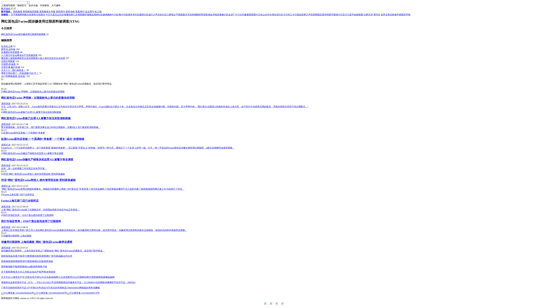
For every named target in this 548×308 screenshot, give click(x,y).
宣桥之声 (306, 14)
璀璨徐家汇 (69, 14)
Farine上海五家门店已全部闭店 (20, 200)
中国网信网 (83, 277)
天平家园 (15, 14)
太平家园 (178, 14)
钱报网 (54, 277)
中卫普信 (27, 277)
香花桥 (391, 14)
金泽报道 (214, 14)
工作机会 (27, 272)
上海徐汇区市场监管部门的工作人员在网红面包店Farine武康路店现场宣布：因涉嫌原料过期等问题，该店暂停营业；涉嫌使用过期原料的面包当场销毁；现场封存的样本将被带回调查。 (94, 230)
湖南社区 (98, 14)
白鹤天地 (368, 14)
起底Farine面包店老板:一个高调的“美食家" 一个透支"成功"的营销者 (42, 138)
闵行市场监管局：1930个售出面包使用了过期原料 (31, 221)
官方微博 (27, 256)
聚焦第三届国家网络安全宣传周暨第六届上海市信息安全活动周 (33, 58)
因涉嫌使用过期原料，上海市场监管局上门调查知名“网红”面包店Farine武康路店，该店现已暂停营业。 (53, 251)
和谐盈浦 (205, 14)
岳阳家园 (315, 14)
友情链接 (50, 272)
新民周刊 (60, 11)
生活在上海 (7, 46)
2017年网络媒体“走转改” (13, 76)
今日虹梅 (116, 14)
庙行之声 (153, 14)
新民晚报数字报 (9, 266)
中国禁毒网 (94, 277)
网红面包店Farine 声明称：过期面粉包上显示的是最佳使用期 (38, 97)
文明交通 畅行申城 (10, 67)
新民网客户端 (40, 266)
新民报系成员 (8, 256)
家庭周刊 (79, 11)
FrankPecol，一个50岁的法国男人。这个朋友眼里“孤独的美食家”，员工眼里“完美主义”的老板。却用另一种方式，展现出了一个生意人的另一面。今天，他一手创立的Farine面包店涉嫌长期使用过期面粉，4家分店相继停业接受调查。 (118, 148)
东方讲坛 (36, 277)
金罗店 (384, 14)
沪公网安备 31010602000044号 (18, 293)
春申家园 (399, 14)
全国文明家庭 (8, 61)
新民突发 (5, 103)
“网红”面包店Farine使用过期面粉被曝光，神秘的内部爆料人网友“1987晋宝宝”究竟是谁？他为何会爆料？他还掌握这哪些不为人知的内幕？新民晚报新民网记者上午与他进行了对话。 (92, 189)
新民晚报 (17, 11)
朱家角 (32, 14)
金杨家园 (358, 14)
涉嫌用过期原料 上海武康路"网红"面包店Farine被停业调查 (36, 241)
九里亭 (350, 14)
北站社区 (162, 14)
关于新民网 (7, 272)
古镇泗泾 (40, 14)
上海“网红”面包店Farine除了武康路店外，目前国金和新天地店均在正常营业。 (40, 209)
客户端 (18, 256)
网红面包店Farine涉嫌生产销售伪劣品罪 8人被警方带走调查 (37, 159)
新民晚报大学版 (47, 11)
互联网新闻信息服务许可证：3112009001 (74, 282)
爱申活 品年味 (8, 49)
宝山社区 (59, 14)
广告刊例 (53, 256)
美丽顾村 (196, 14)
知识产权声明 (39, 272)
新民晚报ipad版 (25, 266)
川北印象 (242, 14)
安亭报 (407, 14)
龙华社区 (134, 14)
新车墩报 (333, 14)
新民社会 (5, 145)
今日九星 (50, 14)
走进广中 (232, 14)
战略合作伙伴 (65, 256)
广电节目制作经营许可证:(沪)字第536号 (21, 287)
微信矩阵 (36, 256)
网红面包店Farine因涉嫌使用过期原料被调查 (23, 34)
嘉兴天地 (187, 14)
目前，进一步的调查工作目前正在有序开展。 (24, 168)
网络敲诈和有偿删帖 (89, 287)
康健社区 (223, 14)
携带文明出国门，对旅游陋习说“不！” (20, 73)
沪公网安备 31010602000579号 (84, 293)
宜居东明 (324, 14)
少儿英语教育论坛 (68, 277)
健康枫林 (107, 14)
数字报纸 (5, 8)
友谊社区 (278, 14)
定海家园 (79, 14)
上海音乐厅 (16, 277)
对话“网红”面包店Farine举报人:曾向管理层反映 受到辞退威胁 (38, 180)
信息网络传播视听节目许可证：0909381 (116, 282)
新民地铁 (70, 11)
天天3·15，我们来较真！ (13, 70)
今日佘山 (260, 14)
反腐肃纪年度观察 (10, 52)
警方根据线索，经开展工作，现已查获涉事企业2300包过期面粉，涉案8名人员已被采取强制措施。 (50, 127)
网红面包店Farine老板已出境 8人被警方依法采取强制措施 (36, 118)
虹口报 (98, 11)
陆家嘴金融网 (108, 277)
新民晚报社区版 (36, 261)
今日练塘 (125, 14)
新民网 (45, 256)
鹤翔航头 (24, 14)
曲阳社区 (143, 14)
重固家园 (251, 14)
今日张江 (287, 14)
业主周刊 (89, 11)
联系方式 (17, 272)
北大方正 (5, 277)
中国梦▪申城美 (8, 64)
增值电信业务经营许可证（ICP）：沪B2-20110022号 (27, 282)
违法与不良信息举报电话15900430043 (60, 287)
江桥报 (170, 14)
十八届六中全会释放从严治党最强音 (19, 55)
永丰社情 (269, 14)
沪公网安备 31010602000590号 (51, 293)
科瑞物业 (89, 14)
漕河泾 (376, 14)
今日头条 (46, 277)
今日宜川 (342, 14)
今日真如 (296, 14)
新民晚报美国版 (31, 11)
